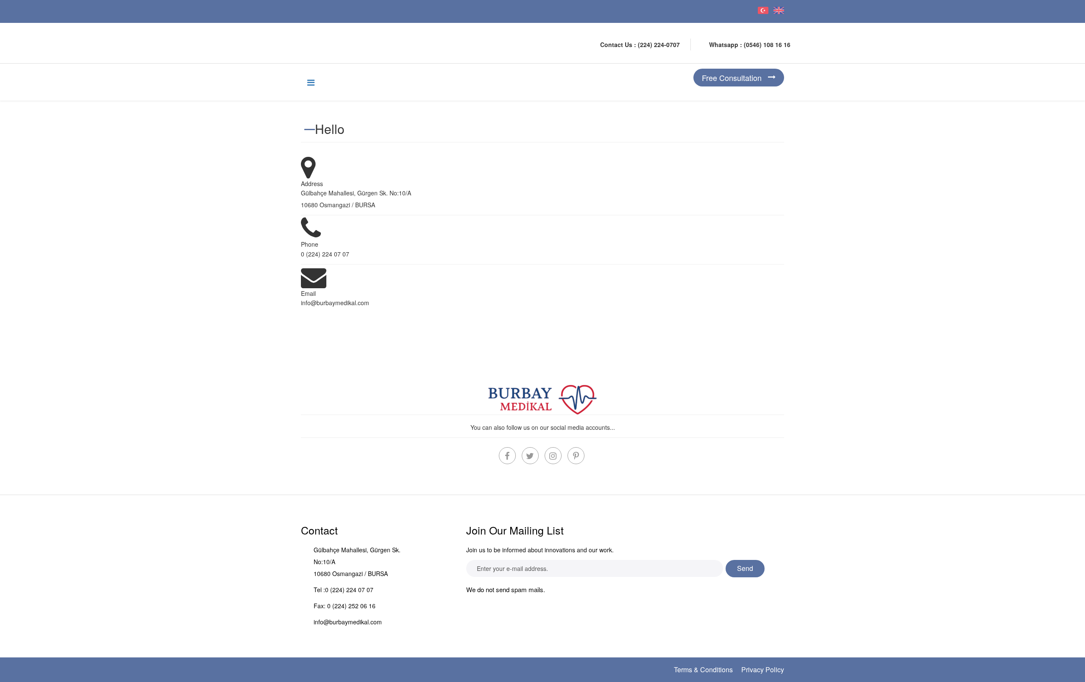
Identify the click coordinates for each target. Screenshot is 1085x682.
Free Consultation (732, 77)
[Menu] (310, 82)
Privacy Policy (762, 669)
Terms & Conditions (703, 669)
